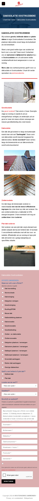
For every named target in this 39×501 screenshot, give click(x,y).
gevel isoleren (9, 111)
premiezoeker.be (18, 73)
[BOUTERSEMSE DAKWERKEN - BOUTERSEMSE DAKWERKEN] (19, 3)
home (13, 20)
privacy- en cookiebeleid (8, 470)
